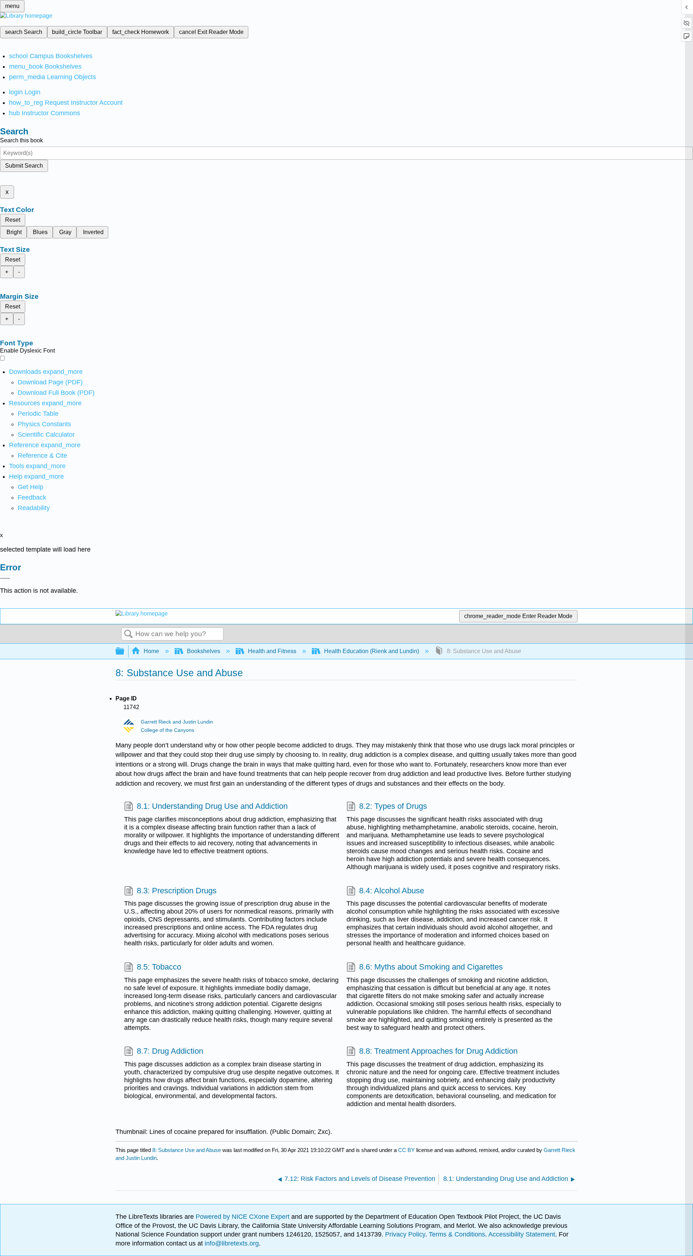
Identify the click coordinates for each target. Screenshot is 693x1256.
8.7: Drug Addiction (170, 1051)
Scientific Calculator (46, 434)
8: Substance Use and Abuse (186, 1150)
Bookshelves (204, 651)
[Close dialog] (5, 578)
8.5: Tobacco (159, 966)
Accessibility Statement (521, 1234)
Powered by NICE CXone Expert (243, 1216)
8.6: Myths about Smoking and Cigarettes (431, 966)
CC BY (407, 1150)
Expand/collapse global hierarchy (124, 651)
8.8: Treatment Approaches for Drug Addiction (438, 1051)
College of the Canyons (167, 730)
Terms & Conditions (457, 1234)
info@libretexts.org (231, 1243)
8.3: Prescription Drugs (177, 890)
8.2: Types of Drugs (393, 806)
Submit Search (24, 166)
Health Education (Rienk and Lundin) (371, 651)
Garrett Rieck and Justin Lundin (177, 722)
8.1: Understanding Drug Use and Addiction (212, 806)
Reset (12, 220)
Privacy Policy (405, 1234)
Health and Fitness (272, 651)
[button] (32, 497)
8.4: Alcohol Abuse (391, 890)
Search (128, 634)
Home (151, 651)
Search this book (21, 140)
